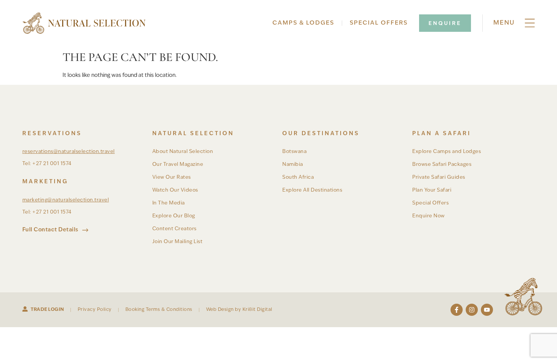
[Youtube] (487, 310)
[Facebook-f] (457, 310)
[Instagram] (472, 310)
